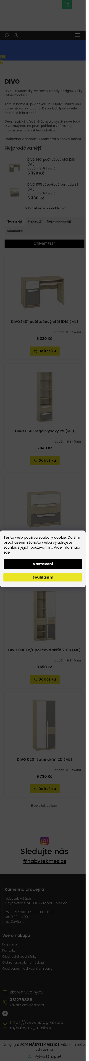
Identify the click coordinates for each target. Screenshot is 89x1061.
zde (6, 552)
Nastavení (43, 564)
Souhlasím (42, 577)
